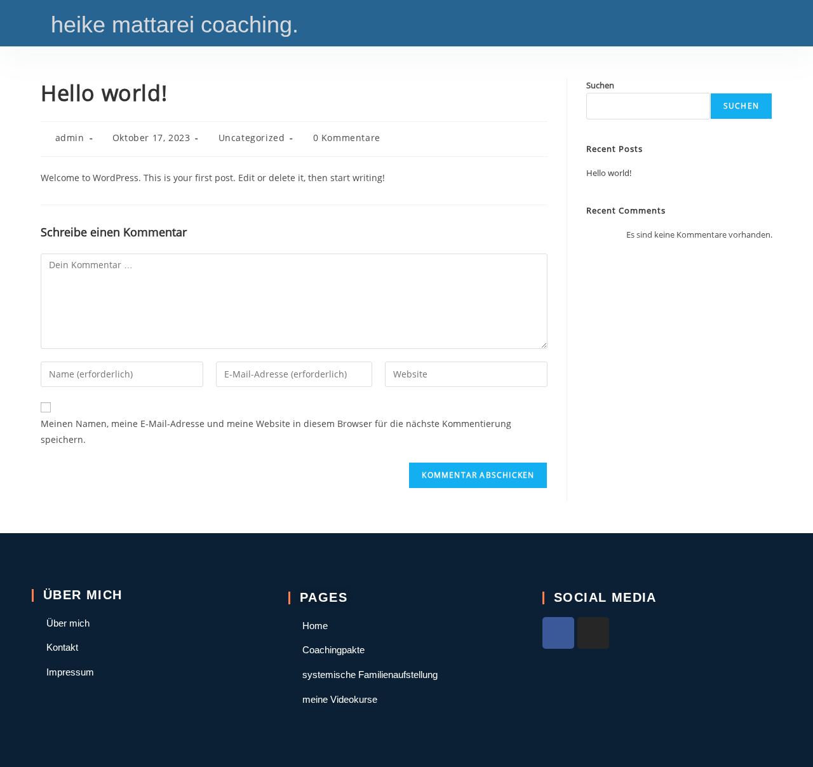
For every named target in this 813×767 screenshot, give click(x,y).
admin (69, 138)
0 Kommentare (346, 138)
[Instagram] (593, 633)
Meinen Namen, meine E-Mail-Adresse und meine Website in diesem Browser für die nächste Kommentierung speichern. (276, 431)
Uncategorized (251, 138)
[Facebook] (558, 633)
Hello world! (608, 173)
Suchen (600, 85)
